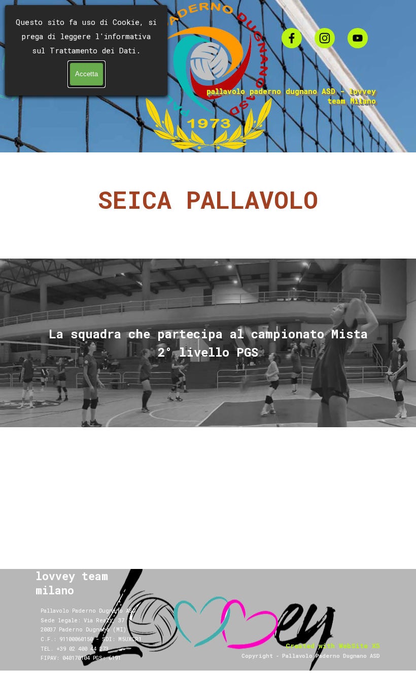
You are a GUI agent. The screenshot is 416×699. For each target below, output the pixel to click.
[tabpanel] (208, 207)
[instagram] (325, 38)
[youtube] (358, 38)
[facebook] (292, 38)
